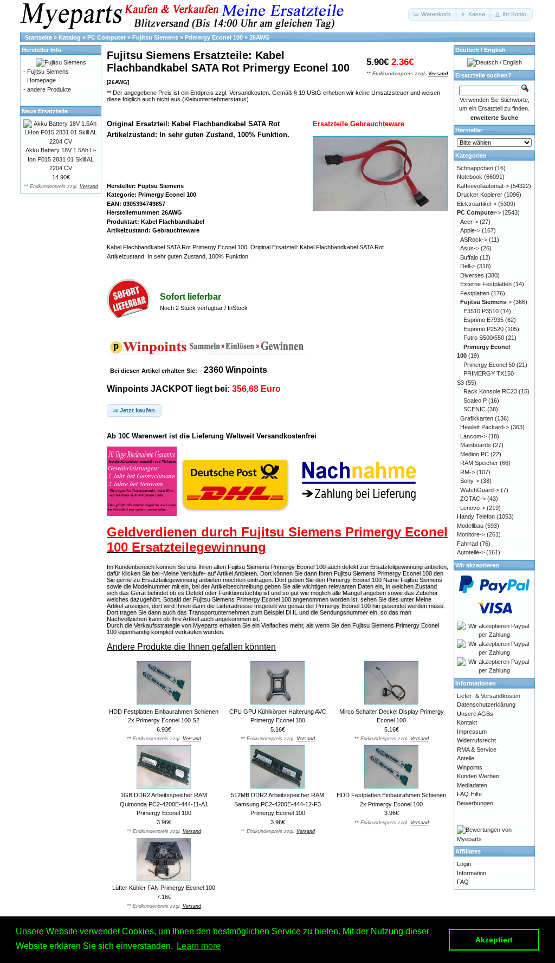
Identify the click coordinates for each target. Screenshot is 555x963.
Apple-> (470, 230)
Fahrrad (467, 543)
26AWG (259, 37)
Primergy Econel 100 (214, 37)
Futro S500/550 (483, 337)
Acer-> (469, 221)
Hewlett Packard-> (484, 427)
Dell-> (467, 266)
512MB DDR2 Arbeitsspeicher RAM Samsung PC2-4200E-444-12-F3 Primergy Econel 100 (277, 804)
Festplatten (474, 293)
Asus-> (469, 248)
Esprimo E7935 (483, 319)
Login (464, 864)
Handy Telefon (476, 516)
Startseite (38, 37)
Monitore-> (471, 534)
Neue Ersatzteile (45, 111)
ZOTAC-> (473, 498)
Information (471, 873)
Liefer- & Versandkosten (488, 696)
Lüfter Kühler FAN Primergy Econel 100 (163, 887)
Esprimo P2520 (483, 329)
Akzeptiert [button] (494, 939)
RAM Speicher (479, 463)
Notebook (469, 176)
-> (479, 212)
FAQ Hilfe (469, 794)
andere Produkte (49, 89)
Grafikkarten (476, 418)
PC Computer (106, 37)
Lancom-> (473, 436)
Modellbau (470, 525)
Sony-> (469, 480)
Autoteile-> (471, 552)
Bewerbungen (475, 803)
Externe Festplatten (486, 284)
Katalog (70, 37)
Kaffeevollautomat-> (483, 186)
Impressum (472, 731)
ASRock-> (473, 239)
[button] (432, 14)
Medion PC (474, 454)
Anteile (465, 758)
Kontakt (467, 722)
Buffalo (469, 257)
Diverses (472, 275)
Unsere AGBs (475, 713)
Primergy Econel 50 (489, 364)
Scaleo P (475, 400)
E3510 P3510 (481, 311)
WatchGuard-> (479, 490)
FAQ (463, 881)
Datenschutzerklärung (486, 704)
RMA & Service (476, 749)
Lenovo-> (472, 508)
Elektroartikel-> (476, 204)
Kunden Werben (478, 776)
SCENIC (474, 409)
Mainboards (475, 445)
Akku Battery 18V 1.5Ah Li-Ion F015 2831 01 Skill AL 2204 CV (60, 159)
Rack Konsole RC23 (490, 391)
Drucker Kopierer (479, 194)
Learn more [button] (199, 946)
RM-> (467, 472)
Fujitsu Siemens (155, 37)
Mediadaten (472, 785)
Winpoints (469, 767)
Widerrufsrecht (476, 740)
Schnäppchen (475, 168)
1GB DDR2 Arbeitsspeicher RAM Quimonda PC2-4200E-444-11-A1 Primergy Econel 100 (164, 804)
